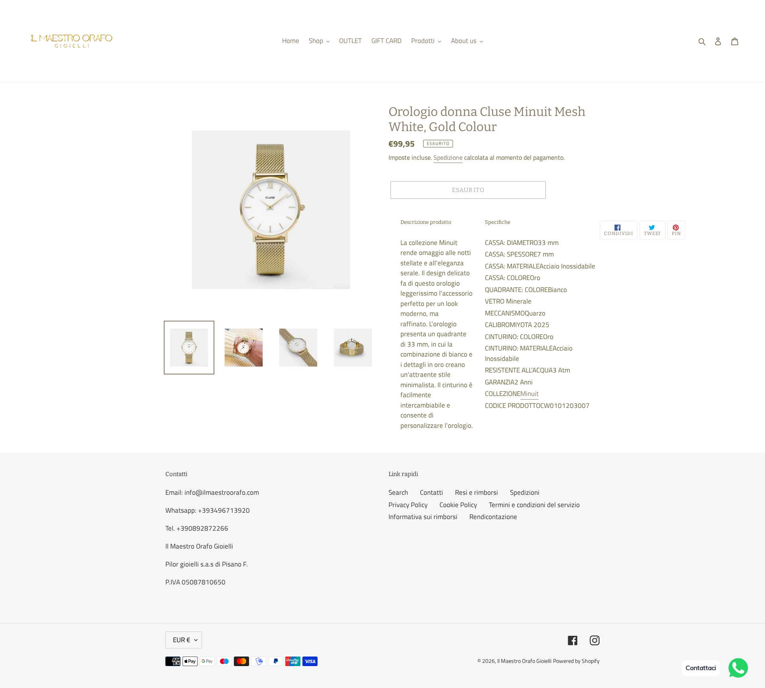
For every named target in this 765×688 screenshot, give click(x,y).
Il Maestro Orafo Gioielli (524, 661)
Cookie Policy (458, 505)
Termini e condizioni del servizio (534, 505)
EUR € (181, 640)
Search (398, 492)
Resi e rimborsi (476, 492)
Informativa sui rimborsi (422, 517)
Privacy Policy (408, 505)
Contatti (431, 492)
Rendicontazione (493, 517)
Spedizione (448, 157)
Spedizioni (524, 492)
